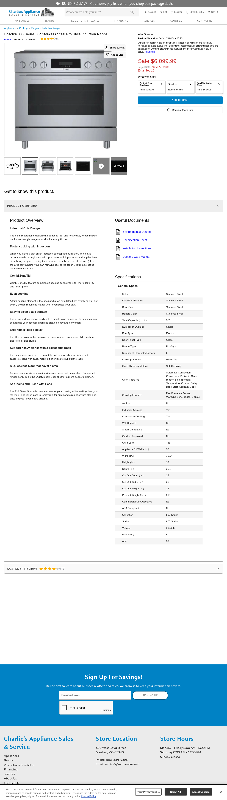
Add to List (117, 54)
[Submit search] (132, 12)
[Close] (221, 792)
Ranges (35, 28)
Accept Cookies (200, 791)
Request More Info (182, 109)
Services (149, 20)
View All (119, 166)
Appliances (22, 20)
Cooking (23, 28)
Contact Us (204, 20)
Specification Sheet (135, 240)
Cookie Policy (88, 796)
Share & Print (117, 47)
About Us (176, 20)
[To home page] (31, 12)
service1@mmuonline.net (122, 764)
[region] (113, 792)
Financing (121, 20)
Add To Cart (180, 100)
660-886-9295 (117, 759)
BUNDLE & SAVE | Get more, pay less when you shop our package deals (117, 3)
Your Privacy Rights (148, 791)
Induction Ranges (51, 28)
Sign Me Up (150, 695)
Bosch (7, 39)
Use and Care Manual (136, 256)
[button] (145, 12)
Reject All (175, 791)
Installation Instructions (137, 248)
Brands (49, 20)
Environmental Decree (137, 231)
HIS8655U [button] (31, 39)
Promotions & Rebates (84, 20)
